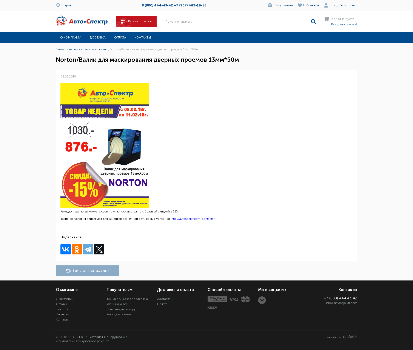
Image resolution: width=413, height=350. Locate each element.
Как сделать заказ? (344, 24)
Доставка (98, 37)
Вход (333, 5)
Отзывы (61, 304)
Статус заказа (283, 5)
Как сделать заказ (118, 314)
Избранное (311, 5)
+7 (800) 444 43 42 (340, 298)
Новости (62, 309)
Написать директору (121, 309)
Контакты (143, 37)
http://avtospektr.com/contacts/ (193, 219)
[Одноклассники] (77, 249)
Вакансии (62, 314)
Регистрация (348, 5)
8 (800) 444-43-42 (157, 5)
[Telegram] (88, 249)
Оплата (120, 37)
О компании (70, 37)
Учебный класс (117, 304)
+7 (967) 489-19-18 (190, 5)
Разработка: (334, 337)
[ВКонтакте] (65, 249)
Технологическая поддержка (127, 299)
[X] (99, 249)
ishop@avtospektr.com (341, 303)
